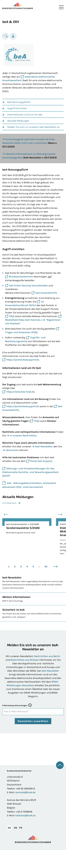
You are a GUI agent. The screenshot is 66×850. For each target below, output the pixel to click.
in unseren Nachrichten (23, 435)
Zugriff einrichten (17, 108)
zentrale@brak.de (25, 792)
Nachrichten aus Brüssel (24, 659)
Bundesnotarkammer (21, 276)
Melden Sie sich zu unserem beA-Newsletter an (33, 127)
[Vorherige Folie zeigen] (6, 514)
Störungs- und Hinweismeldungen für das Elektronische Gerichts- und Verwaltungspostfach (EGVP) (30, 472)
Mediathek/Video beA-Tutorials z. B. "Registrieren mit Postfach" (32, 321)
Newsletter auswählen (33, 721)
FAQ (11, 316)
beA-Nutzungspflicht (19, 102)
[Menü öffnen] (61, 7)
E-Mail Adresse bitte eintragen (15, 705)
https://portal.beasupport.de (22, 359)
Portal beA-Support (41, 461)
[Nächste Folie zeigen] (60, 514)
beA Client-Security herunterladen (28, 285)
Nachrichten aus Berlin (47, 656)
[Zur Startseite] (17, 6)
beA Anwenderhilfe (46, 292)
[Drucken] (13, 36)
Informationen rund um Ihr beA (24, 114)
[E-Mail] (5, 36)
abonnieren (12, 450)
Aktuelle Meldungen (18, 120)
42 (45, 566)
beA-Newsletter (43, 446)
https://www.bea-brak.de (20, 391)
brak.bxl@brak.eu (25, 815)
